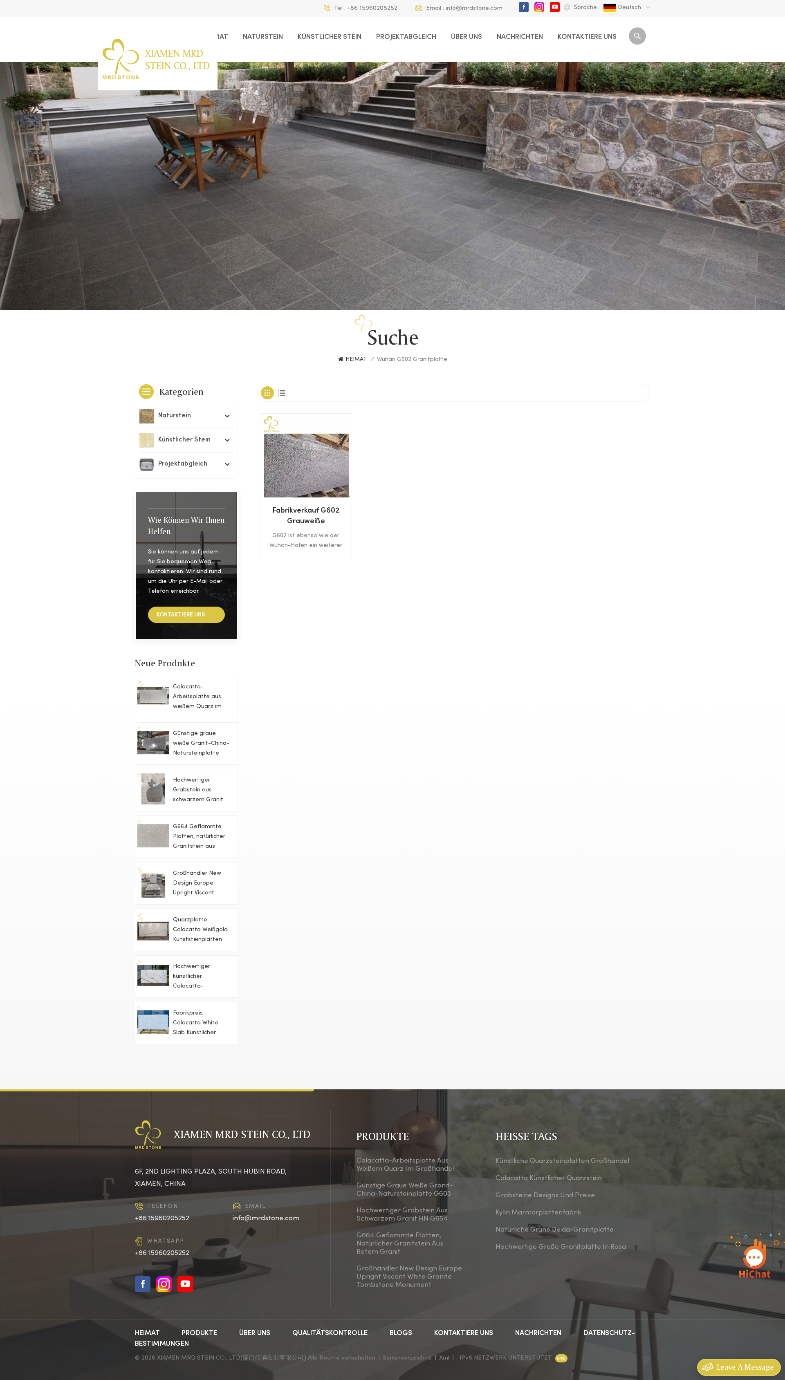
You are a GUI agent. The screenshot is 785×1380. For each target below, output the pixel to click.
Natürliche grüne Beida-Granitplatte (555, 1230)
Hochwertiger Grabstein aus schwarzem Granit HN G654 (198, 791)
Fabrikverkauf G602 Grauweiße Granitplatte (305, 517)
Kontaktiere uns (587, 37)
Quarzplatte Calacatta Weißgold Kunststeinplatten (200, 929)
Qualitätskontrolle (330, 1333)
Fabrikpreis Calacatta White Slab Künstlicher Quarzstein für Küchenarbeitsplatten (203, 1024)
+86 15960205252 (372, 8)
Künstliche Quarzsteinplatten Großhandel (562, 1161)
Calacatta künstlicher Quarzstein (549, 1178)
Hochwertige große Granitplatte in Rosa (561, 1247)
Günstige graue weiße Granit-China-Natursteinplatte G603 (201, 744)
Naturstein (263, 37)
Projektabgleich (406, 37)
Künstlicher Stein (329, 37)
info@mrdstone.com (474, 8)
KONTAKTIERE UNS (181, 615)
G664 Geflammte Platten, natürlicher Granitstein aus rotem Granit (199, 837)
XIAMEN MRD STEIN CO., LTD (177, 59)
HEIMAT (356, 359)
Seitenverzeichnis (407, 1358)
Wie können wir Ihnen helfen (186, 525)
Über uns (466, 37)
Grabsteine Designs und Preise (545, 1195)
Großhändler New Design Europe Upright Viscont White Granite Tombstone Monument (197, 884)
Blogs (401, 1333)
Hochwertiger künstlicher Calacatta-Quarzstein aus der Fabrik (199, 977)
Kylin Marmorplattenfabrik (538, 1213)
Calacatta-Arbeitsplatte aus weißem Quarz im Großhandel (197, 698)
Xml (444, 1358)
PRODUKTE (200, 1333)
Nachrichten (520, 37)
